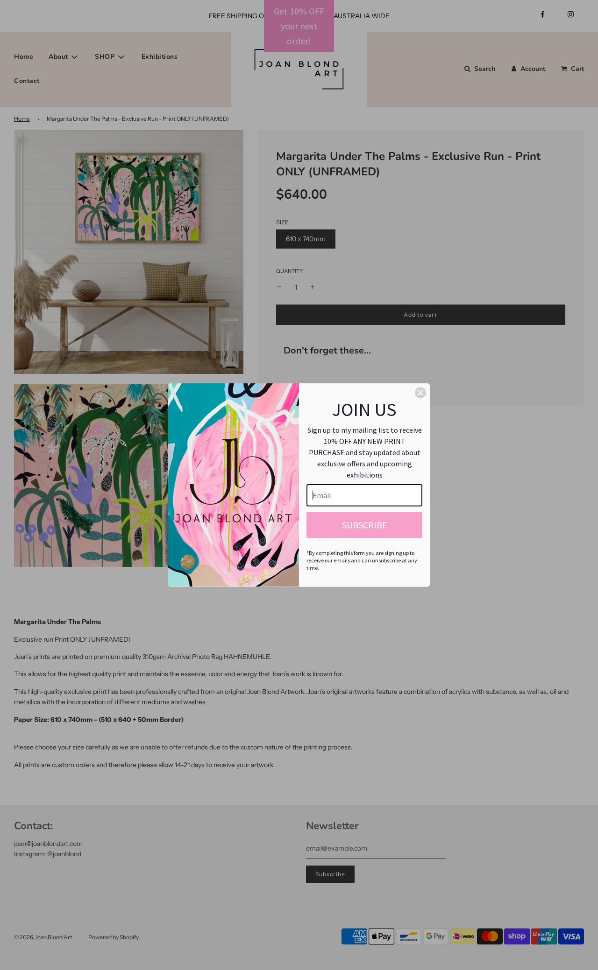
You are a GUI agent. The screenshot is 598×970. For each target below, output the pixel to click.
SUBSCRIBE (364, 525)
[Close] (420, 392)
